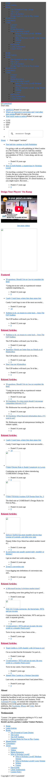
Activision (5, 702)
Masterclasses (11, 18)
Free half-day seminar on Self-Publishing (21, 144)
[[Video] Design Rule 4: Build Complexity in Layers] (13, 465)
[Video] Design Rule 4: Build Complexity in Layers (25, 467)
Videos (13, 27)
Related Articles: (9, 330)
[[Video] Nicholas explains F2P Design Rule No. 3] (13, 495)
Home (8, 3)
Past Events (15, 44)
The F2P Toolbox (17, 14)
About (8, 23)
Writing (18, 40)
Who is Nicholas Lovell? (20, 31)
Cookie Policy (16, 49)
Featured (5, 274)
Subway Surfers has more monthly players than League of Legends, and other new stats (24, 536)
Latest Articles (11, 5)
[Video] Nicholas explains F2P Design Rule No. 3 (25, 496)
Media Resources (17, 29)
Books (8, 7)
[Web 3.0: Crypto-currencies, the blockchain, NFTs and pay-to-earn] (13, 607)
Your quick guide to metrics (16, 116)
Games (18, 42)
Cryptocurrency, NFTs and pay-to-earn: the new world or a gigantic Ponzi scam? (24, 627)
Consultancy (10, 20)
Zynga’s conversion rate (15, 566)
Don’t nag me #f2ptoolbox (16, 364)
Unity (32, 706)
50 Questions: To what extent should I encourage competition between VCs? (24, 402)
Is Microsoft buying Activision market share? (23, 588)
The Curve (15, 12)
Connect (14, 25)
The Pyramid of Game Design (22, 9)
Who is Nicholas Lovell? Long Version (30, 38)
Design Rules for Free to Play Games (25, 16)
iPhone (23, 706)
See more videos (23, 226)
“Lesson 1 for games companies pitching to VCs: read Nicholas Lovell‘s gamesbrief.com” (22, 719)
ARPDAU (10, 110)
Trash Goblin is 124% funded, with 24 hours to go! (25, 648)
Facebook (16, 706)
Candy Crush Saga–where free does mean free (23, 298)
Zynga (13, 702)
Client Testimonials (18, 47)
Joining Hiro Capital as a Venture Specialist (22, 675)
